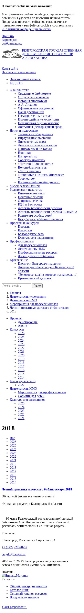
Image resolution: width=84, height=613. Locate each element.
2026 (21, 333)
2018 (21, 362)
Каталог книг (19, 590)
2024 (21, 340)
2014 (21, 377)
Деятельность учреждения (28, 296)
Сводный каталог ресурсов (29, 593)
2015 (21, 373)
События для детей (31, 396)
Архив (22, 325)
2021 (21, 351)
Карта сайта (10, 68)
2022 (21, 348)
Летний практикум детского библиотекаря (39, 307)
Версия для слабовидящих (12, 41)
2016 (21, 370)
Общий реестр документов (28, 586)
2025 (21, 337)
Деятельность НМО (23, 300)
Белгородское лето (22, 381)
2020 (21, 355)
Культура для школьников (27, 399)
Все (12, 438)
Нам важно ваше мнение (19, 72)
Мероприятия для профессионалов (34, 304)
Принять (8, 36)
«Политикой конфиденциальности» (26, 29)
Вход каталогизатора (24, 597)
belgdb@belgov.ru (13, 554)
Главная (15, 293)
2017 (21, 366)
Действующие (28, 322)
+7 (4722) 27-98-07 (14, 547)
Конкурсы (17, 329)
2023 (21, 344)
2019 (21, 359)
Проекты (16, 318)
